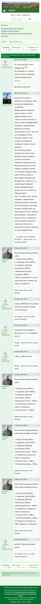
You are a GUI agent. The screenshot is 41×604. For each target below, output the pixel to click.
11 (26, 49)
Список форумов (7, 28)
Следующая (33, 49)
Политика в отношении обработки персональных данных (21, 595)
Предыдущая (16, 47)
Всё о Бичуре (18, 28)
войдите (21, 573)
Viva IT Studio (26, 602)
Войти (13, 15)
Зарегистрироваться (23, 15)
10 (23, 49)
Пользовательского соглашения (25, 592)
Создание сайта (15, 602)
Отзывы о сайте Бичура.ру (10, 31)
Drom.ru (17, 80)
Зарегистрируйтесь (8, 573)
